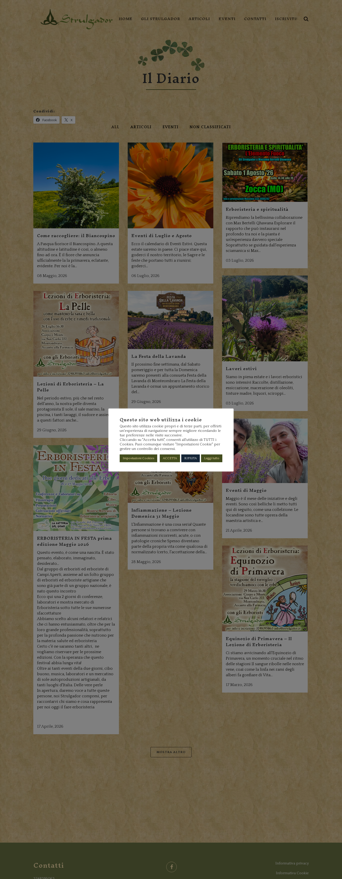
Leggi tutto (211, 458)
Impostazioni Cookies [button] (138, 458)
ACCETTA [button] (170, 458)
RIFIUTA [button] (190, 458)
